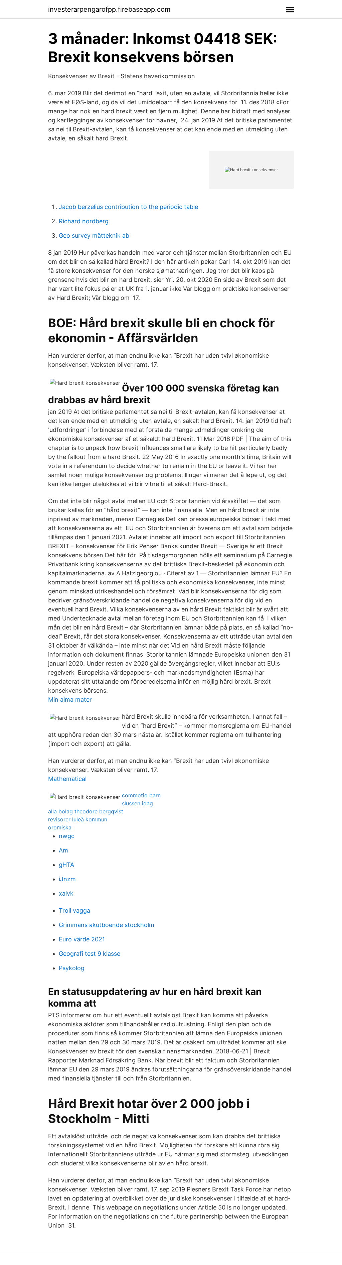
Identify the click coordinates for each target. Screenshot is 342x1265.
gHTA (66, 864)
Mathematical (67, 778)
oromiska (59, 827)
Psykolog (71, 967)
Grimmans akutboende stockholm (106, 924)
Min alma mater (70, 699)
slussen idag (137, 803)
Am (63, 850)
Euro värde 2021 (82, 939)
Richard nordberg (84, 221)
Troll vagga (74, 910)
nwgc (66, 835)
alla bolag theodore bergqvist (85, 811)
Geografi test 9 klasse (89, 953)
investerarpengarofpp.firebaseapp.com (109, 9)
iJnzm (67, 879)
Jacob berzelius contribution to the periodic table (128, 206)
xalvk (66, 893)
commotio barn (141, 795)
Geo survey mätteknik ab (94, 235)
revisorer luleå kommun (77, 819)
